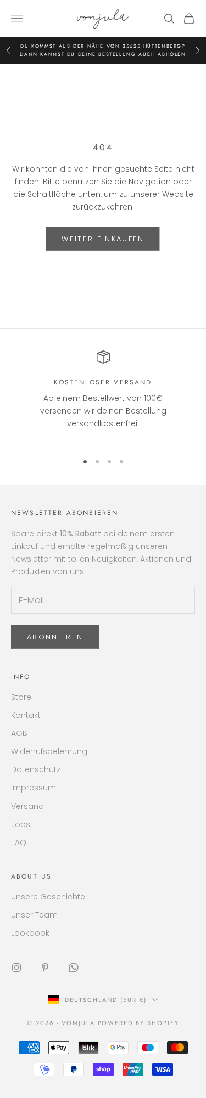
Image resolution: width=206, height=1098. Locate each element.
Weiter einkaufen (103, 239)
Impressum (33, 787)
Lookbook (30, 932)
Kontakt (26, 715)
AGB (19, 733)
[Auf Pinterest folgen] (45, 967)
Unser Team (34, 914)
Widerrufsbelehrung (49, 751)
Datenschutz (35, 769)
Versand (27, 806)
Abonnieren (55, 637)
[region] (103, 396)
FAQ (18, 842)
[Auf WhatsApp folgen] (73, 967)
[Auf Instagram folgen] (16, 967)
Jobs (20, 824)
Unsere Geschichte (48, 896)
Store (21, 697)
